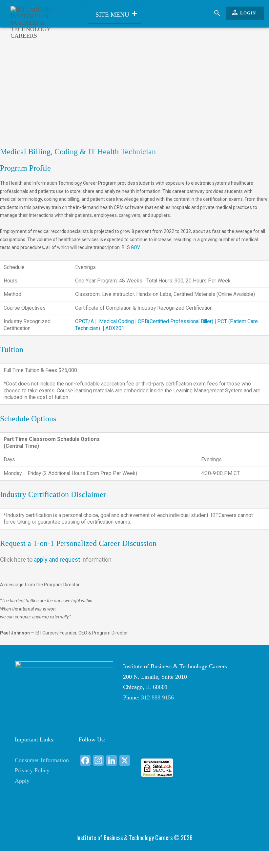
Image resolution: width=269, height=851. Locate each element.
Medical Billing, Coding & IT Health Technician (78, 151)
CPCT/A (84, 321)
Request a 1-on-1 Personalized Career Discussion (78, 543)
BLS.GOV (131, 247)
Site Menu (116, 14)
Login (243, 12)
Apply (22, 781)
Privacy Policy (32, 770)
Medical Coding (116, 321)
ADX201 (114, 328)
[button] (157, 746)
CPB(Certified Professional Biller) (175, 321)
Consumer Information (42, 760)
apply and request (56, 559)
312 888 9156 (157, 697)
